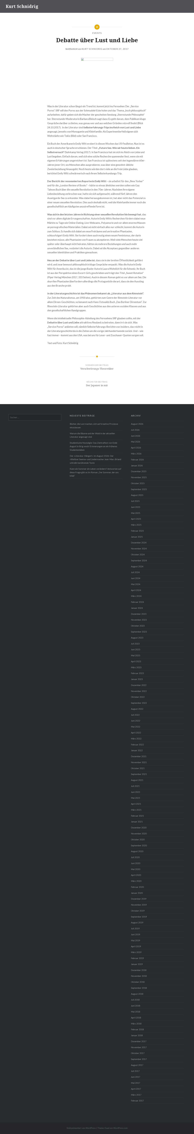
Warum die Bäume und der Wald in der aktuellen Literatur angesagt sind (92, 435)
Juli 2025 (135, 501)
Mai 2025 (135, 513)
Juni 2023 (135, 649)
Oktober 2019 (138, 910)
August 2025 (137, 495)
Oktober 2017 (138, 1053)
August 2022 (137, 709)
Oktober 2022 (138, 697)
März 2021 (136, 809)
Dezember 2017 (138, 1041)
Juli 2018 (135, 999)
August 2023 (137, 637)
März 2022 (136, 738)
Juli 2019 (135, 928)
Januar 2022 (137, 750)
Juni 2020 (135, 863)
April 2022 (136, 732)
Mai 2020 (135, 869)
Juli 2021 (135, 786)
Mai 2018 (135, 1011)
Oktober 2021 (138, 768)
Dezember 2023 (138, 614)
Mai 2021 (135, 798)
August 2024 (137, 566)
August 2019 (137, 922)
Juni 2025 (135, 507)
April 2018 (136, 1017)
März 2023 (136, 667)
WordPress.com (120, 1128)
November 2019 (139, 904)
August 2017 (137, 1065)
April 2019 (136, 946)
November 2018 (139, 976)
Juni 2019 (135, 934)
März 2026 (136, 453)
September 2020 (139, 845)
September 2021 (139, 774)
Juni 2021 (135, 792)
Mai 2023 (135, 655)
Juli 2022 (135, 715)
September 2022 (139, 703)
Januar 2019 (137, 964)
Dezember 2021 (138, 756)
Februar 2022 (137, 744)
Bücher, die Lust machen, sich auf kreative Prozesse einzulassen (94, 426)
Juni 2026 (135, 436)
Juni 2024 (135, 578)
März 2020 (136, 881)
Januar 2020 (137, 893)
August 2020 (137, 851)
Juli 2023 (135, 643)
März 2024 (136, 596)
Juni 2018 (135, 1005)
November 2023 (139, 619)
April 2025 (136, 519)
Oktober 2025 (138, 483)
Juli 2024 (135, 572)
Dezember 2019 (138, 898)
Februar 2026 (137, 459)
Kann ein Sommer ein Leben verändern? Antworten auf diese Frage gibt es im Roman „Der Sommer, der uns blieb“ (95, 472)
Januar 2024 (137, 608)
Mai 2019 (135, 940)
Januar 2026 (137, 465)
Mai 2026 (135, 441)
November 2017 (139, 1047)
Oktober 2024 (138, 554)
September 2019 (139, 916)
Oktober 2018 (138, 982)
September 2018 (139, 988)
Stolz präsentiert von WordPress (81, 1128)
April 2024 (136, 590)
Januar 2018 (137, 1035)
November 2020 (139, 833)
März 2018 (136, 1023)
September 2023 (139, 631)
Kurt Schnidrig (22, 6)
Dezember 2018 (138, 970)
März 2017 (136, 1094)
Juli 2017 (135, 1071)
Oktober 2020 (138, 839)
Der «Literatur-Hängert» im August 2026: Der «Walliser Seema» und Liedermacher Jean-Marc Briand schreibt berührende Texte (95, 459)
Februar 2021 (137, 815)
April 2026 (136, 447)
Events (97, 33)
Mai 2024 (135, 584)
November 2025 (139, 477)
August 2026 (137, 424)
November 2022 (139, 691)
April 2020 (136, 875)
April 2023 (136, 661)
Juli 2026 (135, 430)
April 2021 (136, 804)
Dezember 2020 (138, 827)
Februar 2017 (137, 1100)
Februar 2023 (137, 673)
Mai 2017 (135, 1083)
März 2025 (136, 525)
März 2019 (136, 952)
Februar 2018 (137, 1029)
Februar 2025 (137, 530)
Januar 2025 (137, 536)
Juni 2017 (135, 1077)
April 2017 (136, 1089)
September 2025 (139, 489)
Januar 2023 (137, 679)
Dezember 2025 (138, 471)
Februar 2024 (137, 602)
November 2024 (139, 548)
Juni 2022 (135, 720)
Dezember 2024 (138, 542)
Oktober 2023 (138, 625)
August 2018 (137, 994)
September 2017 (139, 1059)
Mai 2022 (135, 726)
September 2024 (139, 560)
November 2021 (139, 762)
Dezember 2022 (138, 685)
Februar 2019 (137, 958)
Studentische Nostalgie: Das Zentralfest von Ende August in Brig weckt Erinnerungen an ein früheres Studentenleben (93, 446)
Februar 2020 (137, 887)
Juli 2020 (135, 857)
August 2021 (137, 780)
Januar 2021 (137, 821)
